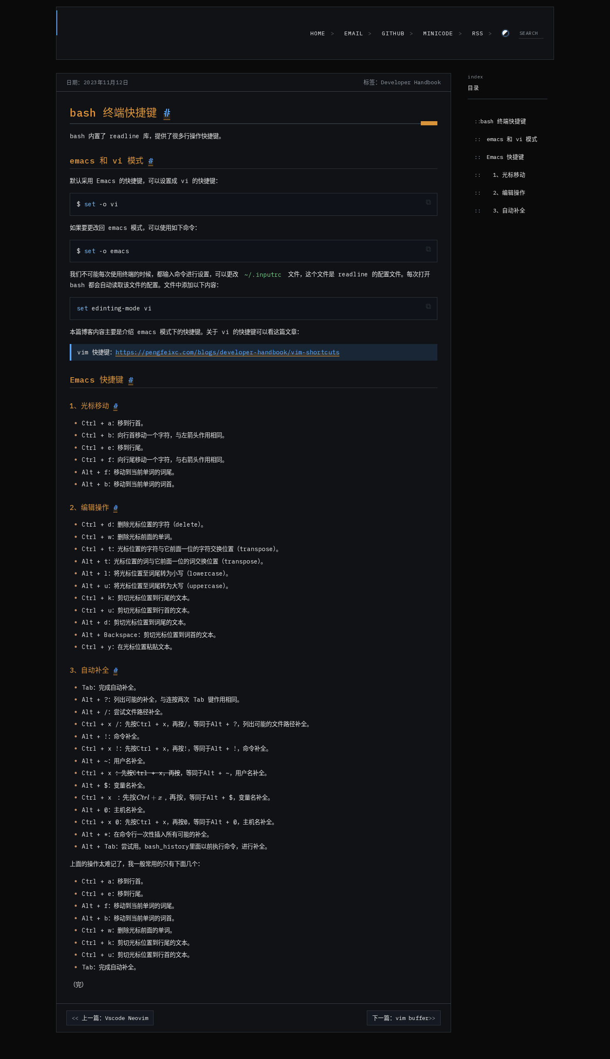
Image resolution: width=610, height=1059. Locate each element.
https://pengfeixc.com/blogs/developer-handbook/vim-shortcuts (227, 352)
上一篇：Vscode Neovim (115, 1018)
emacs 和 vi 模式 (512, 139)
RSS (477, 33)
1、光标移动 (509, 174)
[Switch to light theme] (505, 33)
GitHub (393, 33)
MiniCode (438, 33)
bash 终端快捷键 (503, 121)
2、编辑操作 (509, 192)
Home (317, 33)
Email (353, 33)
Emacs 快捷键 (505, 157)
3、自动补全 (509, 210)
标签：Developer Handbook (402, 82)
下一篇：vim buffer (400, 1018)
